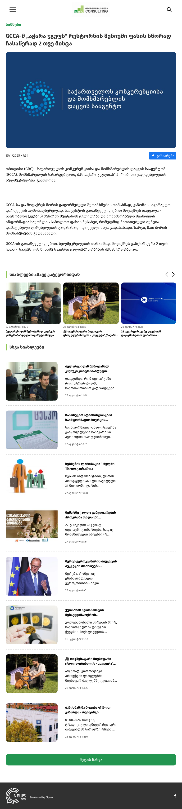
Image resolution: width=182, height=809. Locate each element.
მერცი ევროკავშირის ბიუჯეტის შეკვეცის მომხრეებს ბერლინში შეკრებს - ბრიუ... (91, 564)
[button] (167, 274)
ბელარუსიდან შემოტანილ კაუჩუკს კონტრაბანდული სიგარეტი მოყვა (87, 369)
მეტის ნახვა (91, 759)
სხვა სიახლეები (26, 347)
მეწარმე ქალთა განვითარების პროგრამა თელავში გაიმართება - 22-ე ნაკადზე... (90, 515)
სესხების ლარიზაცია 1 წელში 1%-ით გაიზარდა (89, 466)
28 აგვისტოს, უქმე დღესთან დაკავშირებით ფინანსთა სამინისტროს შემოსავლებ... (108, 333)
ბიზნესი (13, 24)
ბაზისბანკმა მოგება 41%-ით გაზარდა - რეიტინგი (87, 710)
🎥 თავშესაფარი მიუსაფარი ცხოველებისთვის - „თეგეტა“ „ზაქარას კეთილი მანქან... (57, 333)
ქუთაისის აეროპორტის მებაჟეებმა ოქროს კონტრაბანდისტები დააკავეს (89, 612)
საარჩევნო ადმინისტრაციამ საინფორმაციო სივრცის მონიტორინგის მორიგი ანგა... (89, 417)
